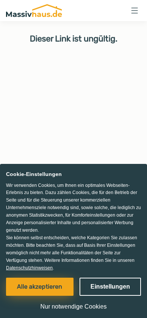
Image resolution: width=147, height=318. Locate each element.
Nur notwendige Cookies (73, 306)
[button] (134, 10)
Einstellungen (110, 286)
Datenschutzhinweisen (29, 268)
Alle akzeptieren (39, 286)
